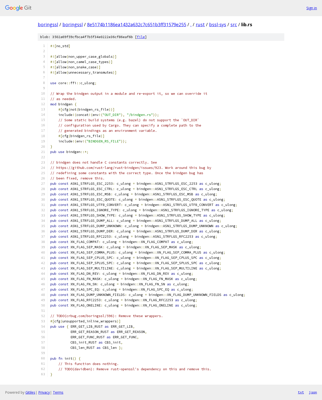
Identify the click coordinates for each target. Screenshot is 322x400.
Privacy (44, 392)
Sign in (311, 8)
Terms (58, 392)
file (141, 37)
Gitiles (30, 392)
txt (301, 392)
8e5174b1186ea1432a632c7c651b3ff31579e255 (136, 24)
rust (200, 24)
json (313, 392)
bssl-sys (217, 24)
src (233, 24)
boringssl (48, 24)
